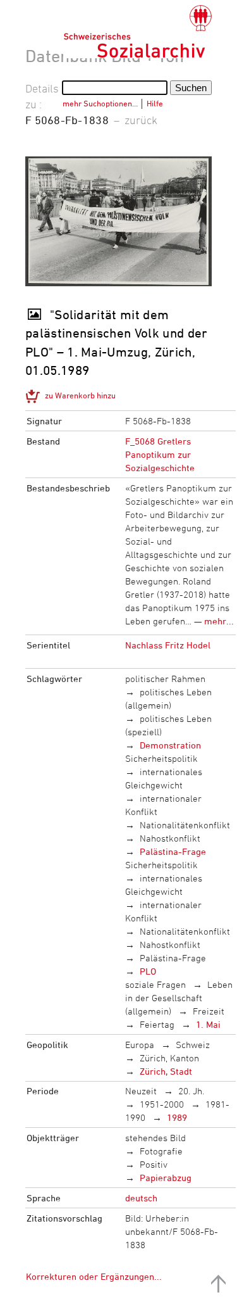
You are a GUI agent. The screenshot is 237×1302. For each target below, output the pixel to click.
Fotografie (161, 1151)
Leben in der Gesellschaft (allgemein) (179, 997)
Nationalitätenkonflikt (185, 824)
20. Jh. (191, 1090)
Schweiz (193, 1044)
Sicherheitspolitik (161, 758)
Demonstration (170, 745)
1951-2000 (162, 1104)
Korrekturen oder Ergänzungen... (94, 1276)
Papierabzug (165, 1177)
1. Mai (208, 1024)
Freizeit (208, 1011)
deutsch (141, 1197)
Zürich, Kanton (169, 1057)
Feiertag (157, 1024)
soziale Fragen (155, 984)
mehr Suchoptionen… (100, 103)
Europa (139, 1044)
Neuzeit (141, 1090)
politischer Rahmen (165, 678)
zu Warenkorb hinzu (80, 395)
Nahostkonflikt (170, 838)
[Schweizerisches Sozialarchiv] (137, 31)
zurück (141, 119)
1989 (177, 1117)
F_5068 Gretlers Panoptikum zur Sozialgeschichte (160, 454)
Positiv (153, 1164)
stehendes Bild (155, 1137)
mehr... (219, 621)
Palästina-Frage (173, 851)
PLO (148, 971)
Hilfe (155, 103)
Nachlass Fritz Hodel (167, 645)
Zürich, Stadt (166, 1071)
